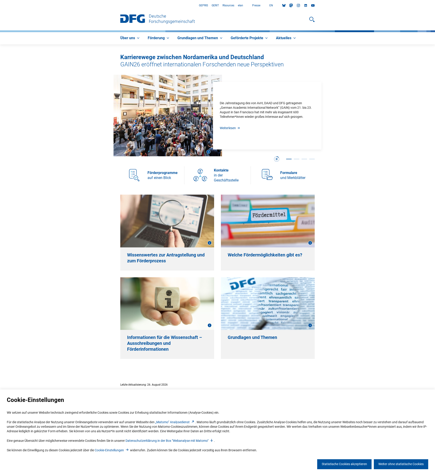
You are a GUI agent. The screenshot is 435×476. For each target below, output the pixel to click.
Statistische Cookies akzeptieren (344, 464)
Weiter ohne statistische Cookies (401, 464)
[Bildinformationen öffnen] (208, 151)
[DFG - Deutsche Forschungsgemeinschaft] (157, 19)
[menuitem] (130, 38)
